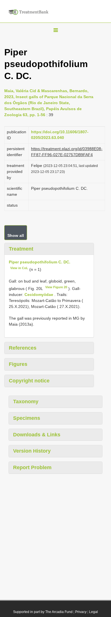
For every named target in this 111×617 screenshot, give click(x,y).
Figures (18, 364)
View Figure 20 (56, 287)
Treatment (21, 249)
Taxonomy (25, 401)
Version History (32, 451)
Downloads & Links (36, 434)
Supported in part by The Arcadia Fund (43, 612)
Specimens (26, 418)
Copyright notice (29, 381)
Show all (15, 235)
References (22, 348)
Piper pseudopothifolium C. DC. (39, 262)
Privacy (81, 612)
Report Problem (32, 467)
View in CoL (19, 268)
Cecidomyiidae (38, 294)
